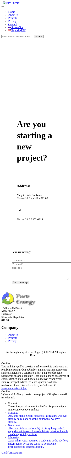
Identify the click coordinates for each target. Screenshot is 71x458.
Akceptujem (20, 388)
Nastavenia (7, 388)
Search (38, 36)
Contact (12, 24)
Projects (12, 18)
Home (11, 11)
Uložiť (5, 452)
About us (13, 14)
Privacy (12, 21)
